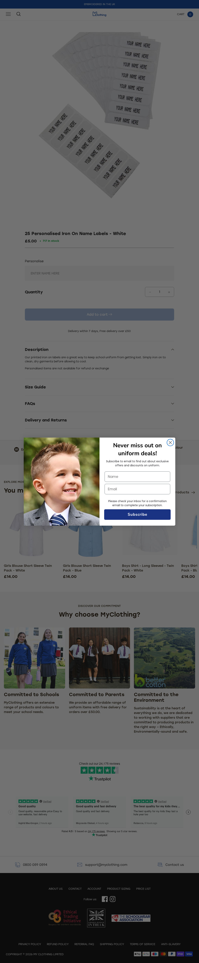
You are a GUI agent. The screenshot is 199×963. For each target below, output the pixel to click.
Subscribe (137, 514)
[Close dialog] (170, 442)
